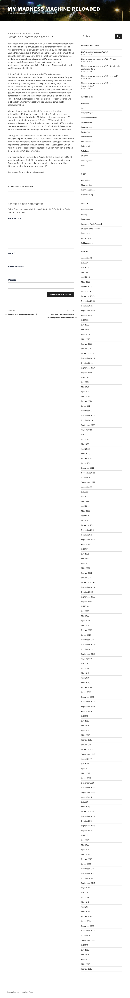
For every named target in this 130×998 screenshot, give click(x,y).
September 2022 (88, 482)
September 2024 (88, 368)
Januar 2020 (86, 635)
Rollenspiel (85, 146)
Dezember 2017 (87, 749)
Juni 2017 (85, 764)
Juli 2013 (84, 945)
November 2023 (88, 415)
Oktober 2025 (87, 306)
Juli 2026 (84, 263)
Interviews (85, 132)
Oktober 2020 (87, 592)
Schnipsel (85, 151)
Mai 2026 (85, 272)
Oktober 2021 (86, 535)
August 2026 (86, 258)
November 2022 (88, 473)
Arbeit (83, 108)
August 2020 (86, 601)
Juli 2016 (84, 802)
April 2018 (85, 730)
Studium (84, 156)
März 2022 (85, 511)
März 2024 (85, 396)
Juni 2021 (85, 554)
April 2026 (85, 277)
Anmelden (85, 180)
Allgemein (85, 103)
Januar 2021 (86, 578)
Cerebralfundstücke (22, 186)
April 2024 (85, 392)
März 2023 (85, 454)
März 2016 (85, 807)
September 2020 (88, 597)
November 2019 (88, 644)
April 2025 (85, 334)
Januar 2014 (86, 921)
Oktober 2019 (87, 649)
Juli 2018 (84, 716)
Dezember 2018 (87, 697)
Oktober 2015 (87, 821)
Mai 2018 (85, 725)
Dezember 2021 (87, 525)
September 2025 (88, 310)
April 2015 (85, 849)
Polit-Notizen (86, 136)
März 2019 (85, 683)
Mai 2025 (85, 330)
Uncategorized (87, 160)
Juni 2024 (85, 382)
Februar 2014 (86, 916)
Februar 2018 (86, 740)
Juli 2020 (85, 606)
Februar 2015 (86, 859)
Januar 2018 (86, 745)
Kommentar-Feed (88, 190)
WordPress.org (87, 195)
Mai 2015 (85, 845)
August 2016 (86, 797)
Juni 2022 (85, 496)
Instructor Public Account (91, 224)
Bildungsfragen (87, 113)
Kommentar (14, 218)
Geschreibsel (86, 122)
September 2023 (88, 425)
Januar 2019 (86, 692)
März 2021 (85, 568)
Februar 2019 (86, 687)
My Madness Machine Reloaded (54, 9)
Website (12, 280)
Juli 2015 (84, 835)
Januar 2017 (86, 778)
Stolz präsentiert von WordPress (20, 992)
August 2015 (86, 830)
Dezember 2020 (88, 582)
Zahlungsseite (87, 243)
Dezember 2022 (87, 468)
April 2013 (85, 959)
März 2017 (85, 773)
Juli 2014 (84, 892)
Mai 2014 (85, 902)
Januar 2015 (86, 864)
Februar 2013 (86, 969)
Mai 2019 (85, 673)
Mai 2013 (85, 954)
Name (11, 253)
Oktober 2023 (87, 420)
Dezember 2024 (87, 353)
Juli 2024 (84, 377)
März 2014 (85, 911)
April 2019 (85, 678)
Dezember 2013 (87, 926)
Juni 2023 (85, 439)
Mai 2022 (85, 501)
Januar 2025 (86, 349)
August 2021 (86, 544)
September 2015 (88, 826)
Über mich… (86, 233)
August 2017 (86, 759)
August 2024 (86, 372)
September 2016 (88, 792)
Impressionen (86, 127)
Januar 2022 (86, 520)
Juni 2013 (85, 950)
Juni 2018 (85, 721)
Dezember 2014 (87, 869)
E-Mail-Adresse (16, 266)
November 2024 (88, 358)
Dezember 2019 (87, 640)
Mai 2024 (85, 387)
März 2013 (85, 964)
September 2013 (88, 940)
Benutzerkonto (87, 209)
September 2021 (88, 539)
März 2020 (85, 625)
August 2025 (86, 315)
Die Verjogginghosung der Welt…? (94, 52)
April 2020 (85, 621)
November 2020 (88, 587)
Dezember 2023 (87, 411)
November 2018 (88, 702)
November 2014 (88, 873)
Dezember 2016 (87, 783)
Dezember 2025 (87, 296)
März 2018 (85, 735)
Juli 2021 (84, 549)
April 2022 (85, 506)
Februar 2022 (86, 516)
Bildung (84, 214)
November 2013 (88, 931)
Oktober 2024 (87, 363)
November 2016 (88, 787)
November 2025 (88, 301)
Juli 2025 (84, 320)
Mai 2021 (85, 559)
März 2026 (85, 282)
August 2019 (86, 659)
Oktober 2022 (87, 477)
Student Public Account (90, 229)
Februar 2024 (86, 401)
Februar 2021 (86, 573)
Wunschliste (86, 238)
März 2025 (85, 339)
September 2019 (88, 654)
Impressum (85, 219)
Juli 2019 (84, 663)
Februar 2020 (86, 630)
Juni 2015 (85, 840)
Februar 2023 (86, 458)
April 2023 (85, 449)
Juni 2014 (85, 897)
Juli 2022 (84, 492)
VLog (83, 165)
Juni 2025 (85, 325)
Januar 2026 (86, 291)
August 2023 (86, 430)
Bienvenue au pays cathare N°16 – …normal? (99, 76)
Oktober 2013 (87, 935)
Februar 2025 (86, 344)
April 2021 (85, 563)
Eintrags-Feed (86, 185)
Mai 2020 (85, 616)
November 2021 (87, 530)
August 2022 (86, 487)
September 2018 (88, 706)
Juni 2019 (85, 668)
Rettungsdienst (87, 141)
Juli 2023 (84, 434)
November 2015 (88, 816)
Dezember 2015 (87, 811)
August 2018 (86, 711)
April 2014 (85, 907)
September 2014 (88, 883)
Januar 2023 (86, 463)
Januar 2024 (86, 406)
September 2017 (88, 754)
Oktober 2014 (87, 878)
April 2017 (85, 768)
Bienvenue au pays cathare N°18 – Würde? (98, 59)
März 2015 (85, 854)
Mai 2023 (85, 444)
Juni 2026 (85, 268)
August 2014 (86, 888)
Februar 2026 (86, 287)
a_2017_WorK (32, 33)
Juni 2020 (85, 611)
